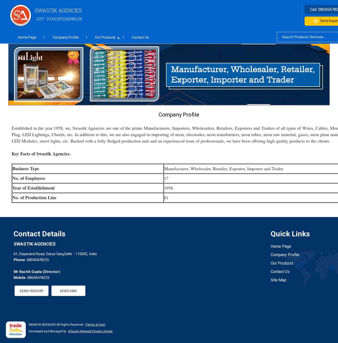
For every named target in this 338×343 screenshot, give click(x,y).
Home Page (27, 37)
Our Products (105, 37)
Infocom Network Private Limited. (90, 331)
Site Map (278, 280)
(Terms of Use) (95, 324)
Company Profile (66, 37)
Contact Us (140, 37)
